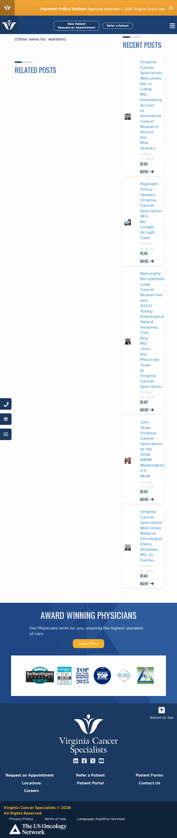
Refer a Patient (118, 26)
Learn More (88, 643)
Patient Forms (149, 775)
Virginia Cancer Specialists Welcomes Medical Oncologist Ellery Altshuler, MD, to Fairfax (151, 536)
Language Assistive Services (101, 819)
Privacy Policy (21, 819)
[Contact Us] (6, 404)
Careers (31, 790)
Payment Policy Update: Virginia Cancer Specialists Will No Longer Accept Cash (151, 210)
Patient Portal (90, 783)
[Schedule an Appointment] (6, 419)
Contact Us (149, 783)
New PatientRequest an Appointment (76, 25)
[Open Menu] (6, 434)
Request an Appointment (30, 775)
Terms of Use (55, 819)
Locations (31, 783)
